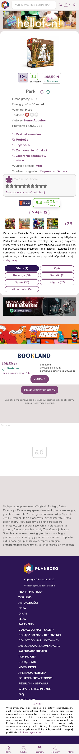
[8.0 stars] (38, 186)
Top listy (25, 597)
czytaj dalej (10, 260)
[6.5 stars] (32, 186)
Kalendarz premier (32, 651)
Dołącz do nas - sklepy (36, 630)
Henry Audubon (35, 120)
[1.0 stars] (8, 186)
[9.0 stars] (42, 186)
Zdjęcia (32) (57, 282)
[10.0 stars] (46, 186)
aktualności (28, 603)
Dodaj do (37, 212)
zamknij (38, 704)
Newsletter (27, 667)
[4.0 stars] (21, 186)
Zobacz (39, 379)
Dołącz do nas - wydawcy (38, 640)
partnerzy (26, 624)
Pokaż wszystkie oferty (39, 390)
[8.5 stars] (40, 186)
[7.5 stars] (36, 186)
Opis (57, 268)
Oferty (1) (22, 268)
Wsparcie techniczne (34, 689)
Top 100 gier (27, 657)
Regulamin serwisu (33, 683)
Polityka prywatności (31, 732)
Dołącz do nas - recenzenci (39, 635)
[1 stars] (6, 186)
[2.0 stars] (12, 186)
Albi (39, 166)
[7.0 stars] (33, 186)
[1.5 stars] (11, 186)
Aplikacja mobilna (32, 673)
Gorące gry (27, 662)
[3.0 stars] (17, 186)
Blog (22, 619)
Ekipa (22, 608)
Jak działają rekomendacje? (39, 646)
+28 (68, 224)
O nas (22, 613)
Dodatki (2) (57, 275)
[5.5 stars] (27, 186)
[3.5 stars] (19, 186)
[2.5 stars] (15, 186)
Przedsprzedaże (30, 592)
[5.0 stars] (25, 186)
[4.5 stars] (23, 186)
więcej (20, 160)
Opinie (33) (22, 282)
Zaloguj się (26, 700)
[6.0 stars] (29, 186)
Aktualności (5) (22, 289)
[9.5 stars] (44, 186)
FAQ (21, 694)
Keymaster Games (53, 171)
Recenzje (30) (22, 275)
